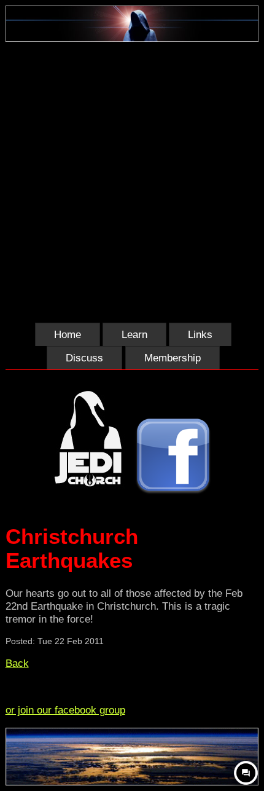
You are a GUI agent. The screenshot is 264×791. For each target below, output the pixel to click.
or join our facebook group (65, 710)
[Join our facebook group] (173, 457)
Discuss (84, 358)
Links (200, 334)
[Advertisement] (132, 180)
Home (67, 334)
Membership (172, 358)
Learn (134, 334)
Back (17, 663)
